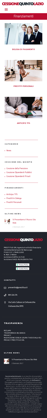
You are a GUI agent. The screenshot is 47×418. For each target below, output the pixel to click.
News (8, 150)
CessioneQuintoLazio (13, 376)
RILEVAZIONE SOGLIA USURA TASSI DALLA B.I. (23, 338)
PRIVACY (7, 335)
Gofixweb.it (36, 380)
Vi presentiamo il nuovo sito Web (24, 221)
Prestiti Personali (24, 86)
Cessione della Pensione (17, 168)
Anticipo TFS (23, 123)
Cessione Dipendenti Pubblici (19, 172)
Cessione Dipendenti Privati (18, 176)
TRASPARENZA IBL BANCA (14, 333)
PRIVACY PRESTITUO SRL (14, 340)
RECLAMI (7, 330)
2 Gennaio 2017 (19, 227)
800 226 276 (12, 295)
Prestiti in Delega (13, 198)
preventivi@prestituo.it (18, 287)
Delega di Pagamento (23, 49)
